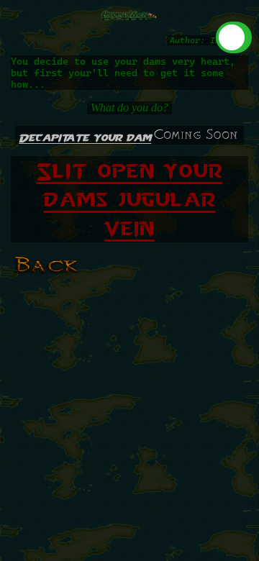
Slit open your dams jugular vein (130, 199)
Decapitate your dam (85, 137)
